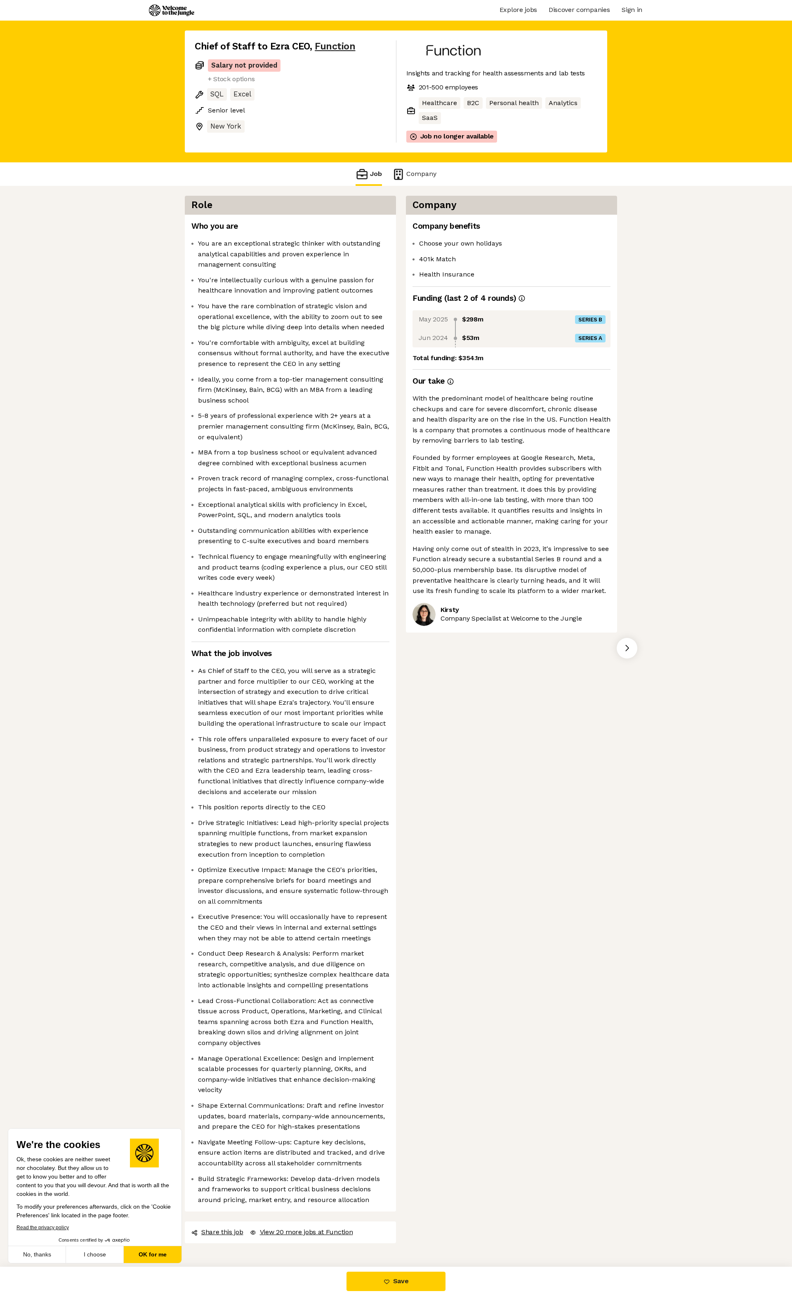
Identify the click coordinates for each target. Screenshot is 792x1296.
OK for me (153, 1254)
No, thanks (37, 1254)
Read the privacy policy (42, 1227)
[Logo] (171, 10)
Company (421, 174)
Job (376, 174)
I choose (95, 1254)
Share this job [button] (222, 1232)
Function (335, 46)
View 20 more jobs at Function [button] (306, 1232)
